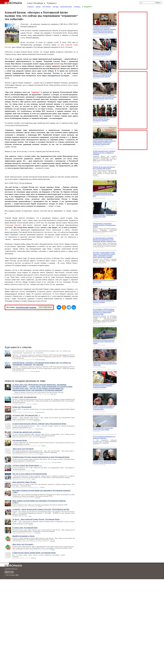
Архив (38, 7)
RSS (17, 575)
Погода (55, 7)
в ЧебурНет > (87, 7)
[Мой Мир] (73, 307)
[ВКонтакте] (59, 307)
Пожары (77, 7)
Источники (46, 7)
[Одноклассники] (64, 307)
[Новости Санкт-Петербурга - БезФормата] (11, 2)
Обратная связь (9, 571)
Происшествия (66, 7)
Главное (30, 7)
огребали (35, 92)
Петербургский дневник (26, 307)
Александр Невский (13, 225)
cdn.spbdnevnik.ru (13, 44)
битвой (57, 64)
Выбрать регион (9, 572)
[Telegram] (69, 307)
